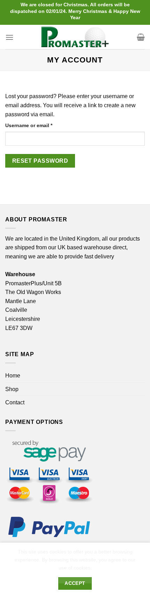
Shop (11, 389)
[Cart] (141, 37)
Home (12, 376)
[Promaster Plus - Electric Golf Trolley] (75, 37)
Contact (14, 402)
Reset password (40, 161)
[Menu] (9, 37)
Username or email (39, 125)
